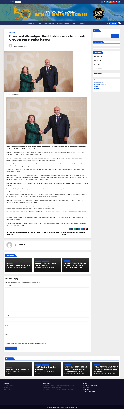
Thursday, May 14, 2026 (101, 373)
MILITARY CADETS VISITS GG (18, 265)
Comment (8, 285)
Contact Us (83, 23)
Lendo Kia (18, 45)
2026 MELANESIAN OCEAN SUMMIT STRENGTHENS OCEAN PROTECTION (75, 265)
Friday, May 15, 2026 (70, 269)
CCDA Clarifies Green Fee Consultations (45, 368)
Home (23, 23)
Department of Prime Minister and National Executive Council (58, 389)
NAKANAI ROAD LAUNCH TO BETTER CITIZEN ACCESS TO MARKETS (106, 369)
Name (7, 315)
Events (74, 23)
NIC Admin (80, 269)
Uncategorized (45, 261)
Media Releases (49, 23)
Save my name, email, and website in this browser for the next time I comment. (26, 343)
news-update (11, 32)
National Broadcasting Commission (52, 387)
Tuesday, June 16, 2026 (14, 267)
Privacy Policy (7, 389)
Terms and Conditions (9, 385)
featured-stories (98, 56)
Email (7, 325)
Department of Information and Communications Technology (58, 385)
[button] (107, 23)
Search (96, 31)
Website (7, 334)
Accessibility (7, 387)
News (39, 23)
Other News (97, 64)
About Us (31, 23)
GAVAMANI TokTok (63, 23)
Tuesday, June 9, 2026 (42, 267)
